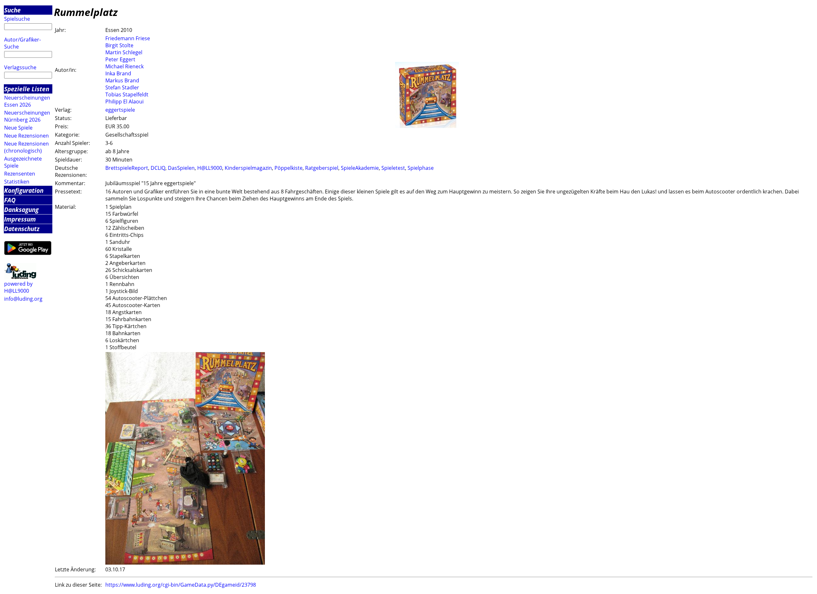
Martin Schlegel (123, 52)
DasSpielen (181, 167)
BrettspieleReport (126, 167)
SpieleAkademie (360, 167)
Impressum (20, 219)
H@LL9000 (209, 167)
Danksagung (21, 209)
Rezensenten (19, 173)
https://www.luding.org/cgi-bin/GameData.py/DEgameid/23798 (180, 584)
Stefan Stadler (122, 87)
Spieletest (393, 167)
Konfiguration (23, 190)
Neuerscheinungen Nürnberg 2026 (27, 116)
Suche (12, 10)
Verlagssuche (20, 67)
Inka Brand (118, 73)
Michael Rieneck (124, 66)
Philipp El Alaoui (124, 101)
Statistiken (16, 181)
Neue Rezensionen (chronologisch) (26, 147)
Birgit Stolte (119, 45)
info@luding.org (23, 298)
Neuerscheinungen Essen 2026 (27, 101)
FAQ (10, 200)
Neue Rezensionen (26, 135)
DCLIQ (158, 167)
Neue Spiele (18, 127)
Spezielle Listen (26, 89)
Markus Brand (122, 80)
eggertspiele (120, 109)
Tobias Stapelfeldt (126, 94)
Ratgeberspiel (321, 167)
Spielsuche (17, 18)
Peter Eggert (120, 59)
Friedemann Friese (127, 38)
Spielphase (421, 167)
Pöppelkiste (288, 167)
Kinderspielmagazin (248, 167)
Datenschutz (22, 228)
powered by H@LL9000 (18, 287)
